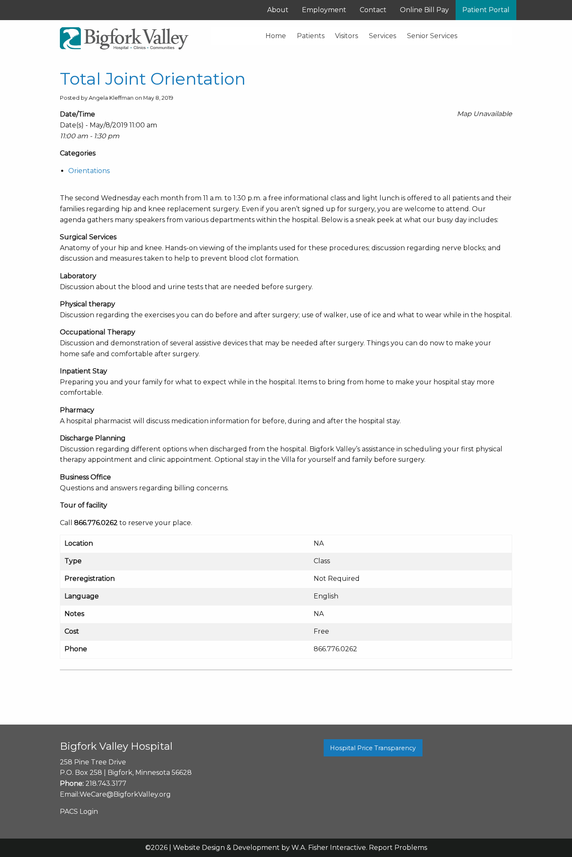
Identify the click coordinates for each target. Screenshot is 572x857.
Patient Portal (486, 10)
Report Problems (398, 848)
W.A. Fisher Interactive (328, 848)
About (278, 10)
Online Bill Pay (424, 10)
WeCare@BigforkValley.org (125, 794)
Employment (324, 10)
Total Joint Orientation (153, 78)
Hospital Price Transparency (373, 748)
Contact (373, 10)
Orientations (89, 171)
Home (275, 36)
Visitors (346, 36)
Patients (311, 36)
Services (382, 36)
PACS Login (79, 812)
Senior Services (432, 36)
